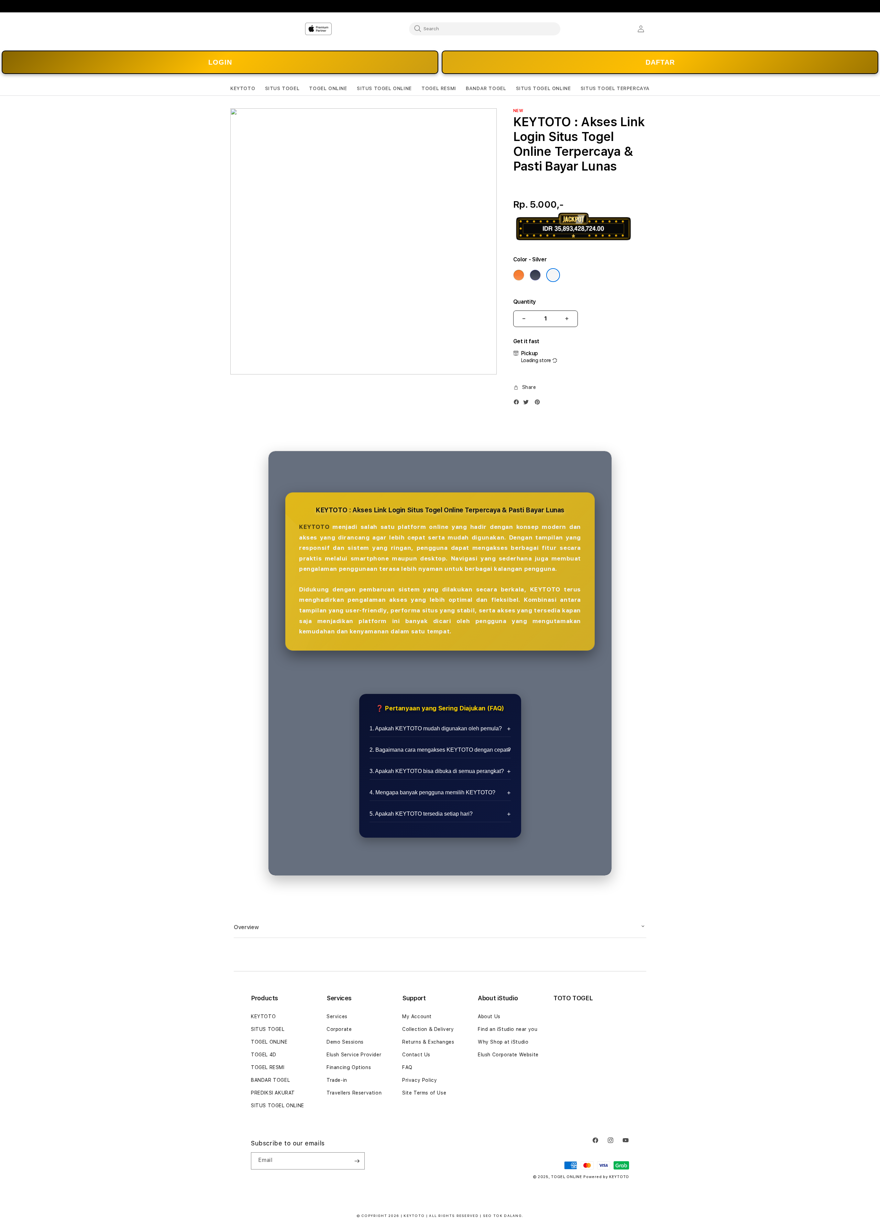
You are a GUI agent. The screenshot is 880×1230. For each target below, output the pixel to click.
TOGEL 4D (263, 1054)
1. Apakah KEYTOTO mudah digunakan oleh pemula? (436, 728)
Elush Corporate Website (508, 1054)
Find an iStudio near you (507, 1029)
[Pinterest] (539, 404)
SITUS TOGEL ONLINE (277, 1105)
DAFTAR (660, 62)
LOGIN (220, 62)
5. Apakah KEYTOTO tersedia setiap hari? (421, 814)
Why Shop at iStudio (503, 1042)
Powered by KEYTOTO (606, 1177)
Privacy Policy (419, 1080)
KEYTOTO (314, 526)
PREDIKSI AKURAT (273, 1093)
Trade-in (337, 1080)
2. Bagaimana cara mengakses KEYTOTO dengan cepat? (440, 750)
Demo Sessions (345, 1042)
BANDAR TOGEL (270, 1080)
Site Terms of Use (424, 1093)
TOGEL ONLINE (269, 1042)
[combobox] (484, 28)
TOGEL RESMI (268, 1067)
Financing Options (349, 1067)
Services (337, 1016)
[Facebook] (518, 404)
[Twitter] (527, 404)
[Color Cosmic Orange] (518, 275)
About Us (489, 1016)
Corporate (339, 1029)
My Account (417, 1016)
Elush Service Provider (354, 1054)
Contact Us (416, 1054)
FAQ (407, 1067)
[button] (242, 88)
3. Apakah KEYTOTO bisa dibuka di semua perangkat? (437, 771)
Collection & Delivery (428, 1029)
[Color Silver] (553, 275)
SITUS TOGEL (268, 1029)
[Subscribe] (356, 1160)
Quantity (524, 301)
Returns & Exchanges (428, 1042)
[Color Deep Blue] (535, 275)
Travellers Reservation (354, 1093)
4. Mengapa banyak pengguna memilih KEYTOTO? (432, 792)
